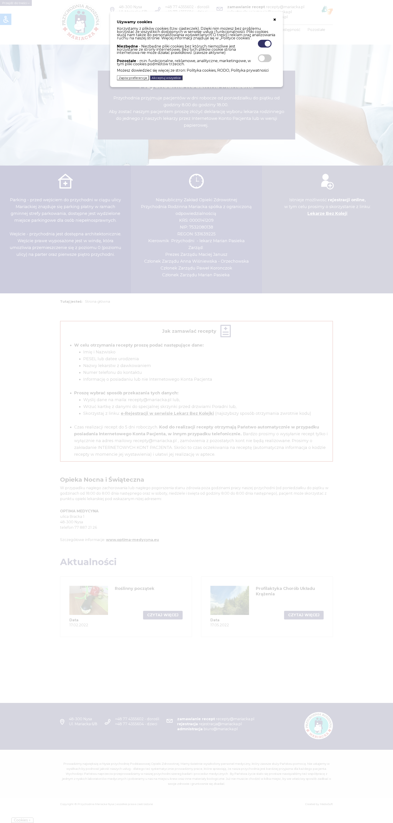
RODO (223, 70)
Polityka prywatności (250, 70)
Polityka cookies (201, 70)
